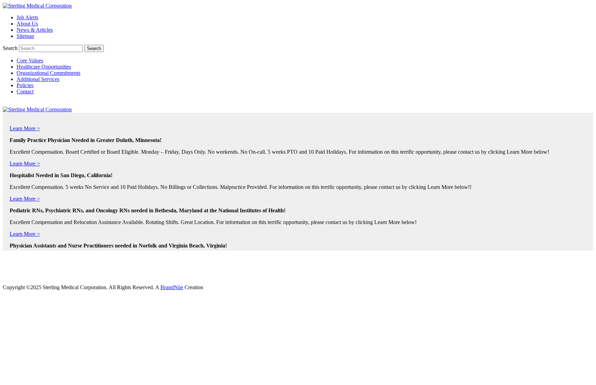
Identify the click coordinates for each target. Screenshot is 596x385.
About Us (27, 24)
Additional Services (38, 79)
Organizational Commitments (48, 73)
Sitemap (25, 36)
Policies (25, 85)
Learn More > (25, 127)
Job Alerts (27, 17)
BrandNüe (171, 287)
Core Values (30, 60)
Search (10, 48)
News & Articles (35, 30)
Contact (25, 91)
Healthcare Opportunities (44, 67)
